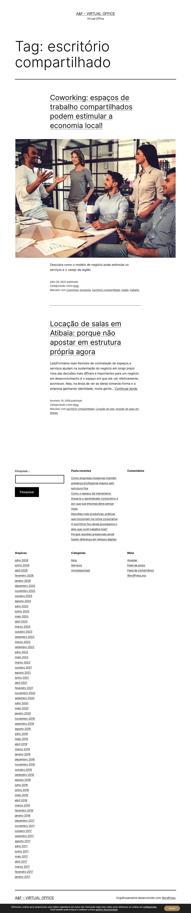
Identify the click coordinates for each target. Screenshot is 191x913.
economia (85, 289)
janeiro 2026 (23, 580)
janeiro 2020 (23, 713)
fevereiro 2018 (24, 810)
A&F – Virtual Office (34, 898)
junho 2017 (22, 851)
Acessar (132, 560)
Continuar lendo (126, 388)
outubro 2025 (23, 596)
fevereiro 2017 (24, 871)
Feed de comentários (140, 570)
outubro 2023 (23, 631)
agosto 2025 (23, 601)
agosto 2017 (22, 841)
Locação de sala (105, 408)
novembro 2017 (25, 825)
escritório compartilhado (106, 289)
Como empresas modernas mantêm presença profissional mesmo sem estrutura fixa (93, 483)
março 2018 (22, 805)
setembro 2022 (24, 647)
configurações (150, 907)
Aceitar (172, 908)
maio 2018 (21, 795)
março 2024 (22, 626)
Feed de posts (136, 565)
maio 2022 (21, 657)
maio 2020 (21, 708)
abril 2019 (21, 744)
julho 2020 (21, 703)
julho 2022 (21, 652)
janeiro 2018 (22, 815)
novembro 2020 (25, 693)
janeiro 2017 (22, 876)
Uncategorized (80, 570)
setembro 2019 (24, 723)
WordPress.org (136, 575)
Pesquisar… (22, 471)
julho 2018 (21, 784)
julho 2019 (21, 733)
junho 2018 (22, 790)
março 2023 (22, 642)
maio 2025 (21, 616)
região (125, 289)
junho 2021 (22, 677)
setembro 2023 (24, 636)
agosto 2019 (23, 728)
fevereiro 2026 (24, 575)
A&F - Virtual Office (95, 14)
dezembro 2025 (25, 585)
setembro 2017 (24, 836)
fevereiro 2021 (24, 688)
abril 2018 (21, 800)
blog (75, 285)
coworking (72, 289)
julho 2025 (21, 606)
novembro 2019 (25, 718)
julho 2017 (21, 846)
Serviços (76, 565)
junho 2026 (22, 565)
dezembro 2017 (24, 820)
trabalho (134, 289)
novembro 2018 (25, 764)
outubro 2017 (23, 830)
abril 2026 (21, 570)
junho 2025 (22, 611)
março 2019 (22, 749)
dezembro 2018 (25, 759)
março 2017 (22, 866)
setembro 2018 (24, 774)
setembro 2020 (24, 698)
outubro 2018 (23, 769)
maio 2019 (21, 738)
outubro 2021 (23, 667)
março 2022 (22, 662)
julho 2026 (21, 560)
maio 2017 (21, 856)
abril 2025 (21, 621)
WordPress (168, 897)
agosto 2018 (23, 779)
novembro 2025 (25, 590)
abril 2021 (21, 682)
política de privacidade (106, 909)
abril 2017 (21, 861)
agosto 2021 (23, 672)
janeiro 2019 (22, 754)
